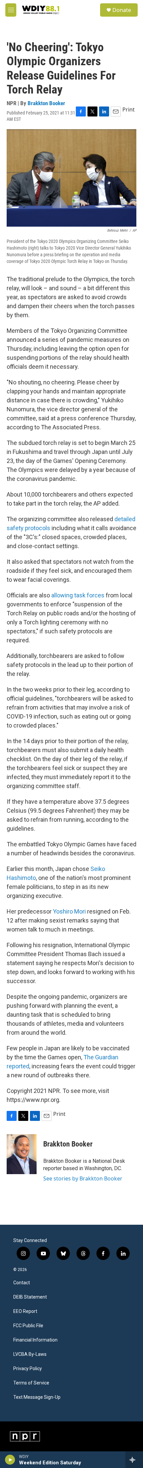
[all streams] (134, 1459)
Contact (21, 1282)
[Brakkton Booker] (22, 1154)
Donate (121, 10)
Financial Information (35, 1340)
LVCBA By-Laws (30, 1354)
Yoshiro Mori (69, 911)
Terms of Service (31, 1382)
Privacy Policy (27, 1368)
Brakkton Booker (46, 103)
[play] (10, 1459)
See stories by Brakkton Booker (82, 1178)
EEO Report (25, 1311)
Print (128, 109)
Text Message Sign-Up (37, 1397)
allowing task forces (77, 595)
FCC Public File (28, 1325)
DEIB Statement (30, 1297)
